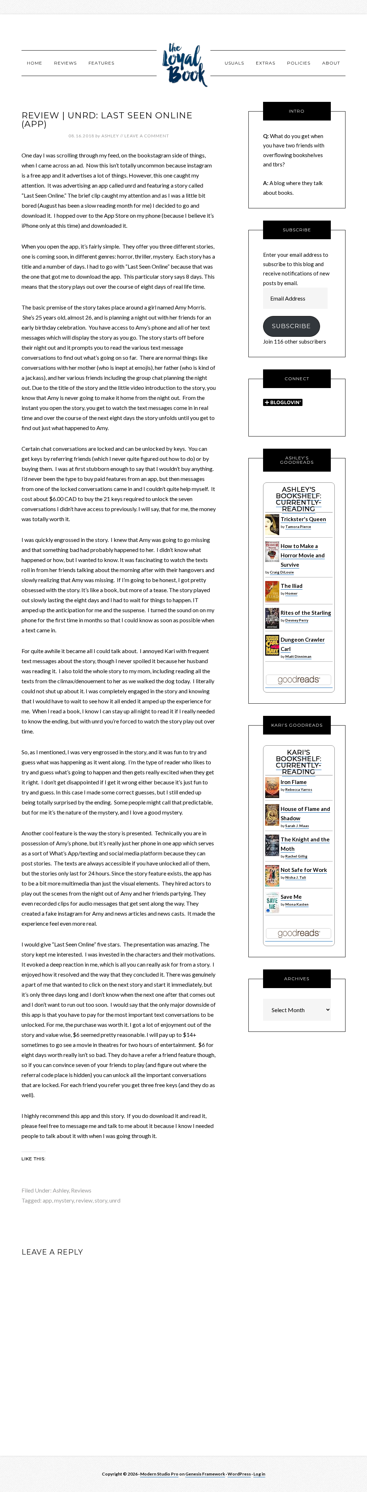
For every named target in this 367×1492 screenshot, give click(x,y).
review (84, 1200)
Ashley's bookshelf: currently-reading (298, 499)
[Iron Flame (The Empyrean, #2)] (272, 796)
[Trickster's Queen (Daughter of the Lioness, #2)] (272, 533)
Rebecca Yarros (298, 789)
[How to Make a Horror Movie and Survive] (272, 560)
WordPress (239, 1474)
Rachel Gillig (296, 856)
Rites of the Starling (306, 612)
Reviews (81, 1190)
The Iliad (291, 585)
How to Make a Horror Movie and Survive (303, 555)
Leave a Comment (146, 135)
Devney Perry (296, 620)
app (47, 1200)
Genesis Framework (205, 1474)
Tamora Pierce (298, 526)
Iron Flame (294, 782)
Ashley (61, 1190)
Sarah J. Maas (297, 825)
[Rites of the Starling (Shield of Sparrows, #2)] (272, 627)
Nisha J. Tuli (295, 877)
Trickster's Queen (303, 519)
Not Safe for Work (304, 870)
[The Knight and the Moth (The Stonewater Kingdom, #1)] (272, 854)
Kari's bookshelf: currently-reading (298, 762)
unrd (114, 1200)
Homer (291, 593)
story (101, 1200)
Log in (259, 1474)
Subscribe (291, 326)
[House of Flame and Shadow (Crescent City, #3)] (272, 823)
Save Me (291, 896)
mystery (64, 1200)
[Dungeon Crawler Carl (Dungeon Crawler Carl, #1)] (272, 653)
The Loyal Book (183, 63)
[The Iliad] (272, 600)
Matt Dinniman (298, 656)
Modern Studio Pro (159, 1474)
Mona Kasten (297, 904)
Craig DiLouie (282, 572)
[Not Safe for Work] (272, 884)
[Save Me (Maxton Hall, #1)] (272, 911)
